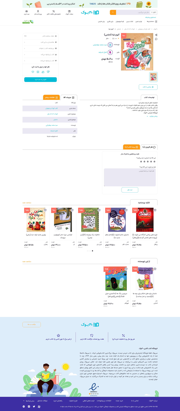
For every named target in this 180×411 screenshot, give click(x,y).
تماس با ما (134, 400)
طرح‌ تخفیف (73, 400)
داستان (119, 29)
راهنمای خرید (57, 400)
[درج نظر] (156, 39)
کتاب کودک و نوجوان (144, 29)
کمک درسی (129, 21)
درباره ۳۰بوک (153, 400)
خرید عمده (119, 400)
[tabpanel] (49, 119)
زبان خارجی (101, 21)
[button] (25, 229)
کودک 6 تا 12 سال (129, 29)
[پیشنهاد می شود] (43, 72)
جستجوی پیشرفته (150, 17)
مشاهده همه (26, 202)
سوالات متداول (42, 400)
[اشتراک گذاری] (156, 35)
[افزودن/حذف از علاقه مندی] (155, 210)
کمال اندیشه (103, 52)
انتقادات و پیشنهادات (104, 400)
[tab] (69, 97)
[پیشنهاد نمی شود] (48, 72)
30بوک (156, 29)
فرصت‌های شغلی (88, 400)
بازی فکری (110, 21)
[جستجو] (113, 12)
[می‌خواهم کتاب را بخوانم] (38, 72)
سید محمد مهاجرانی (100, 44)
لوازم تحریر (139, 21)
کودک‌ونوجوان (120, 21)
